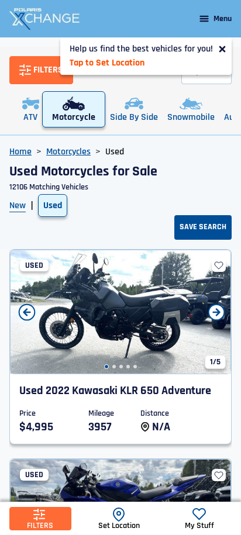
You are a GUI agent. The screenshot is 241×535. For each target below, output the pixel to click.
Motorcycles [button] (68, 152)
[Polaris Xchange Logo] (44, 19)
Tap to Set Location (107, 63)
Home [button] (20, 152)
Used (52, 205)
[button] (106, 366)
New (17, 205)
